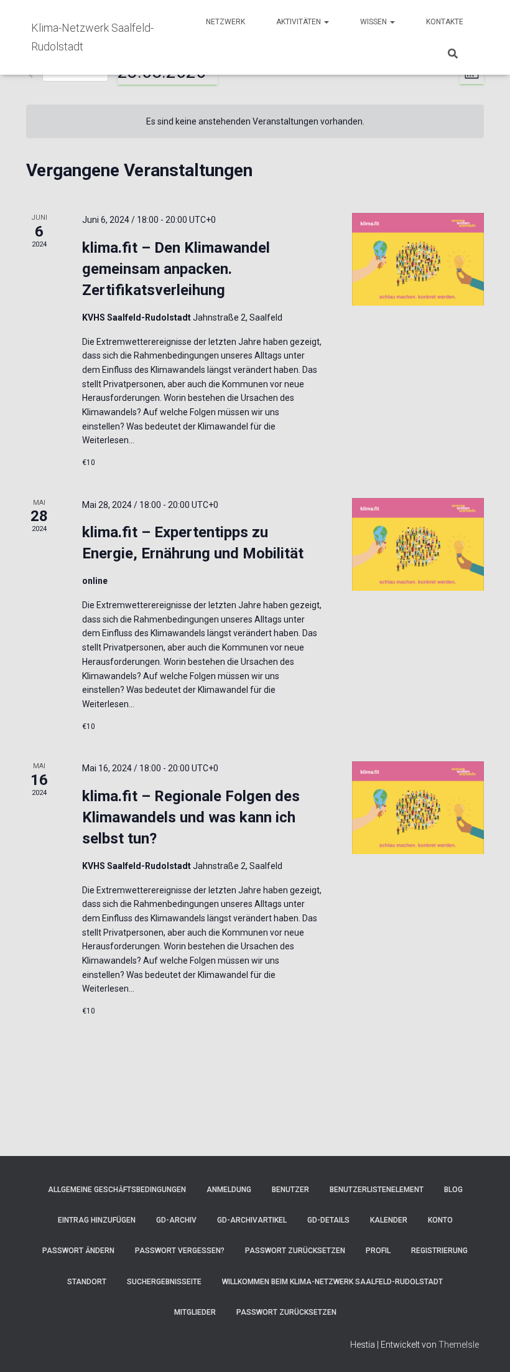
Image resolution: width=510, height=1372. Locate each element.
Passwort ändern (78, 1250)
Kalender (388, 1220)
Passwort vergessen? (180, 1250)
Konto (440, 1220)
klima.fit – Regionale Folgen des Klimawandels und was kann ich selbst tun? (191, 817)
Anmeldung (228, 1189)
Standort (86, 1281)
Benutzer (290, 1189)
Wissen (374, 21)
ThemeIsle (458, 1345)
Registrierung (439, 1250)
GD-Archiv (176, 1220)
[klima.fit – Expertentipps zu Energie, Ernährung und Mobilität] (418, 544)
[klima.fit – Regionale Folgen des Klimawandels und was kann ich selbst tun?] (418, 807)
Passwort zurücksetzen (295, 1250)
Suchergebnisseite (164, 1281)
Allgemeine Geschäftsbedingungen (117, 1189)
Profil (378, 1250)
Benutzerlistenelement (377, 1189)
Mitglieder (195, 1312)
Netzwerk (225, 21)
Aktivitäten (299, 21)
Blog (453, 1189)
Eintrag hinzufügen (97, 1220)
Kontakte (444, 21)
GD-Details (328, 1220)
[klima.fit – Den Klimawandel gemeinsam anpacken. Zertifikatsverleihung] (418, 259)
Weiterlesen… (108, 440)
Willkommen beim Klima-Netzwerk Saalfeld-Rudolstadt (332, 1281)
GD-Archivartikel (252, 1220)
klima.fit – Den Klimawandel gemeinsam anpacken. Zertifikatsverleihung (176, 269)
